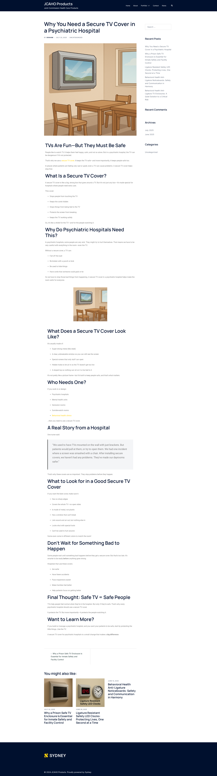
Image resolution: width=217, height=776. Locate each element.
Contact (156, 6)
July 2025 (149, 130)
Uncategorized (76, 37)
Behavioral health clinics (61, 415)
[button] (172, 6)
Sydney (88, 772)
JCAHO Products (58, 3)
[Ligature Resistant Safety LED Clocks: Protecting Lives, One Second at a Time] (90, 692)
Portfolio (144, 6)
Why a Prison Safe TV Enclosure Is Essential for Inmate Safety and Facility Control (66, 656)
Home (128, 6)
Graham (50, 37)
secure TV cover (68, 161)
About (135, 6)
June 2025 (149, 134)
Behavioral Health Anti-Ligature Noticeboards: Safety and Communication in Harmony (122, 690)
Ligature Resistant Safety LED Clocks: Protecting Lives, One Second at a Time (90, 717)
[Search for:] (158, 27)
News (164, 6)
